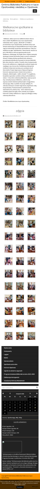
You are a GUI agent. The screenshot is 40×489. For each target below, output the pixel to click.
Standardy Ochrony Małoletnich (14, 381)
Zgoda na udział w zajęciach (13, 371)
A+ (18, 1)
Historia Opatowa (10, 367)
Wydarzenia (8, 348)
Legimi (6, 354)
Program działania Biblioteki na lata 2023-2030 (19, 374)
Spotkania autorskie (10, 364)
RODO (6, 358)
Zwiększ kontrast (30, 1)
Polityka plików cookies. (20, 484)
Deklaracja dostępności (11, 377)
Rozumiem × (20, 487)
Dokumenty (8, 351)
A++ (20, 1)
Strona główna (14, 19)
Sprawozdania (8, 361)
